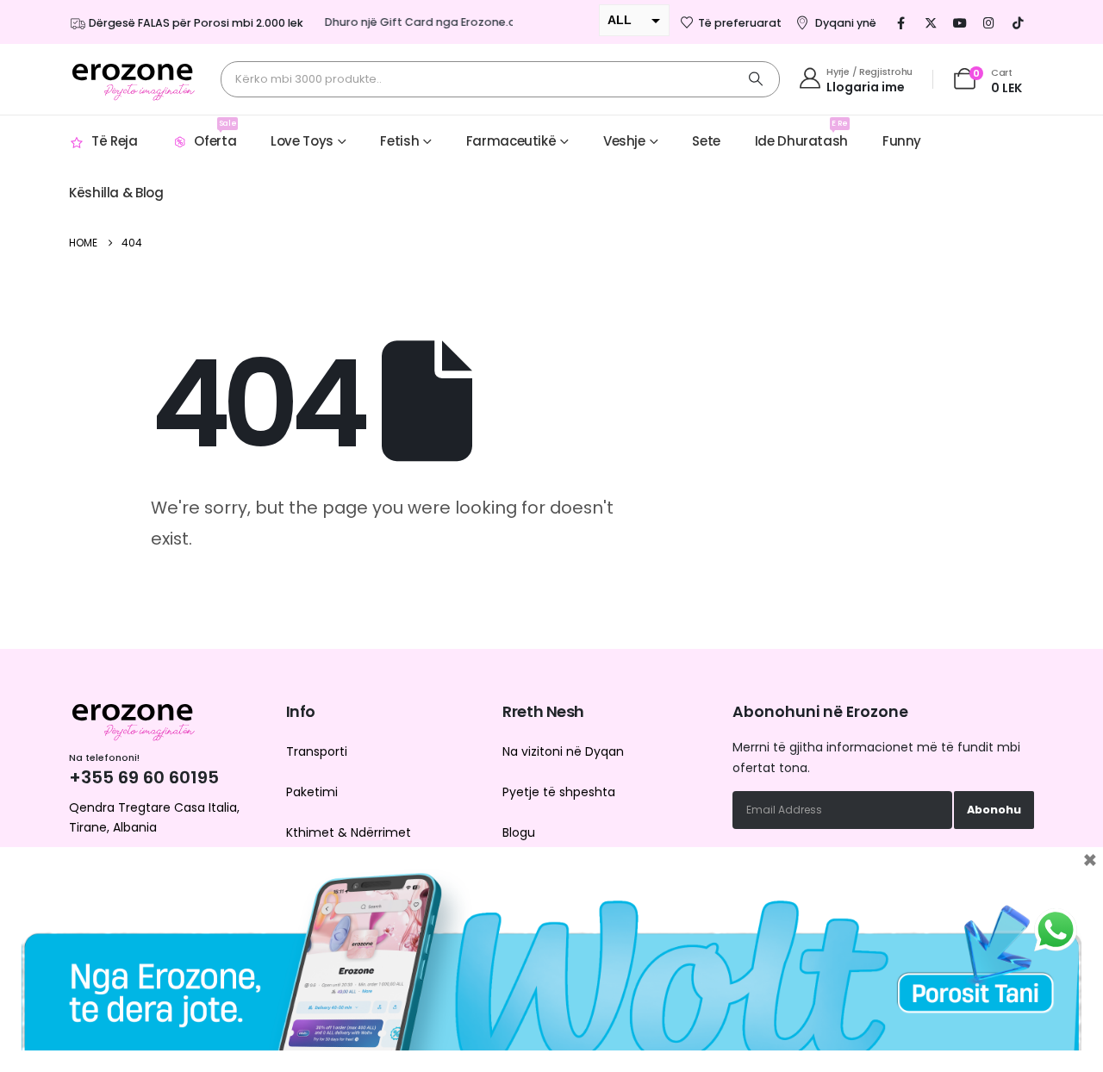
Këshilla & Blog (116, 193)
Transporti (316, 751)
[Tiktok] (1018, 22)
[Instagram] (989, 22)
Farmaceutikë (511, 141)
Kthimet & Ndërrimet (348, 832)
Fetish (399, 141)
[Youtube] (960, 22)
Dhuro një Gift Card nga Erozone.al (414, 22)
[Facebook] (901, 22)
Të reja (114, 141)
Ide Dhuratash (801, 134)
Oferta (215, 134)
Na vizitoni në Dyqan (563, 751)
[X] (931, 22)
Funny (901, 141)
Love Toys (302, 141)
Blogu (518, 832)
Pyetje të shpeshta (558, 792)
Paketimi (312, 792)
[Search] (755, 79)
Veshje (624, 141)
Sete (706, 141)
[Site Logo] (133, 79)
